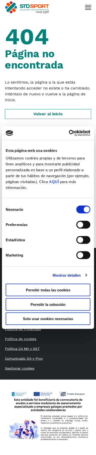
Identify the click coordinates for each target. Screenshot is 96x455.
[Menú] (88, 7)
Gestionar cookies (19, 368)
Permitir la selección (48, 304)
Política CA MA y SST (22, 349)
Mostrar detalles (67, 275)
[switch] (83, 225)
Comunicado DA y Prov (24, 358)
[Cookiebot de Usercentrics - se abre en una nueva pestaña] (69, 133)
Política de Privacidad (23, 329)
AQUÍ (54, 182)
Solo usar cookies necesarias (48, 319)
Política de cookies (20, 339)
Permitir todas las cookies (48, 290)
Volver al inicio (48, 114)
